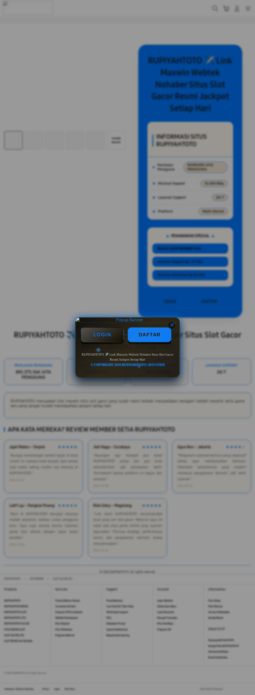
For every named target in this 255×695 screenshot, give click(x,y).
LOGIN (102, 334)
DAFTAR (150, 334)
